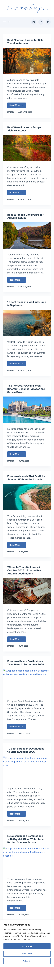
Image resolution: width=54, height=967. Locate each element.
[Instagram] (33, 22)
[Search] (9, 22)
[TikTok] (41, 22)
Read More (16, 106)
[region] (27, 943)
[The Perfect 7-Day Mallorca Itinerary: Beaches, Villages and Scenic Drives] (27, 410)
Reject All (27, 961)
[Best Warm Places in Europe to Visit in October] (27, 148)
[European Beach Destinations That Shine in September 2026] (27, 682)
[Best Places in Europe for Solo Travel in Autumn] (27, 61)
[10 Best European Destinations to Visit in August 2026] (27, 769)
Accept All (27, 946)
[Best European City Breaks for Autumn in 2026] (27, 235)
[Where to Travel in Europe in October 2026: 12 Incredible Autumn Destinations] (27, 591)
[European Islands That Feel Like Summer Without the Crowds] (27, 497)
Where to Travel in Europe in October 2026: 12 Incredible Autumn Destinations (24, 570)
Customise (27, 953)
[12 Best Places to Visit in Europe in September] (27, 323)
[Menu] (4, 22)
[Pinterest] (48, 22)
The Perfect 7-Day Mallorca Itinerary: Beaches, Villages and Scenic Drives (26, 389)
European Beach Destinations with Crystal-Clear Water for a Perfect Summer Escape (25, 839)
